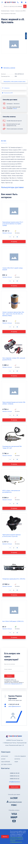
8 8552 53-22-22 (14, 778)
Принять (5, 836)
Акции (16, 761)
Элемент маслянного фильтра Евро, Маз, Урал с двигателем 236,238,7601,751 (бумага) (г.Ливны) (13, 313)
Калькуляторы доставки (12, 187)
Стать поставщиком (20, 756)
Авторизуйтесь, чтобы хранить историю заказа (14, 81)
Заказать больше (7, 233)
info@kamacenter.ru (14, 782)
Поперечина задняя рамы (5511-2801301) (13, 579)
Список (15, 108)
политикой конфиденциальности (13, 683)
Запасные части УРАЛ (20, 11)
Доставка (3, 140)
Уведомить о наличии (9, 67)
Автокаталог (4, 756)
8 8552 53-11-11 (14, 776)
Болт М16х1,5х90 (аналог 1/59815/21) (12, 621)
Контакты (17, 759)
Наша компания (5, 761)
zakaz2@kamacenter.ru (14, 706)
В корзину (14, 241)
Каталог (12, 11)
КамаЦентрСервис (5, 11)
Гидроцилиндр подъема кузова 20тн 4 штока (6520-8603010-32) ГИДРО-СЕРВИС (12, 223)
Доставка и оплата (6, 764)
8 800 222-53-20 (14, 773)
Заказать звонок (14, 787)
